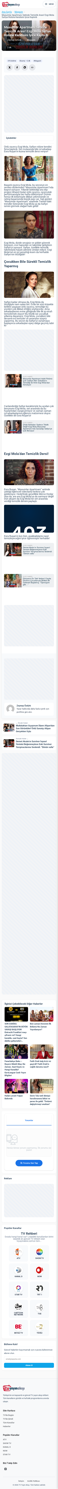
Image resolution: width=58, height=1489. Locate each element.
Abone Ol (29, 1365)
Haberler (7, 1426)
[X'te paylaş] (9, 67)
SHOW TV (7, 1443)
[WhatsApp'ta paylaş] (24, 67)
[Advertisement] (29, 350)
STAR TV (6, 1454)
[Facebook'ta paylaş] (17, 67)
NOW (5, 1451)
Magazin (19, 12)
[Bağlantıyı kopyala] (32, 67)
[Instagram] (5, 1468)
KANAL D (7, 1447)
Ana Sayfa (7, 12)
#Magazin (37, 61)
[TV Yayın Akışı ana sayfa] (14, 1387)
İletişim (21, 1481)
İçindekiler (11, 138)
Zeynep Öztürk (14, 40)
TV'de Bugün (8, 1415)
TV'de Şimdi (8, 1419)
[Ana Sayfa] (11, 4)
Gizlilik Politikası (33, 1481)
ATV (4, 1439)
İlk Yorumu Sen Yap (29, 1163)
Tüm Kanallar (8, 1423)
